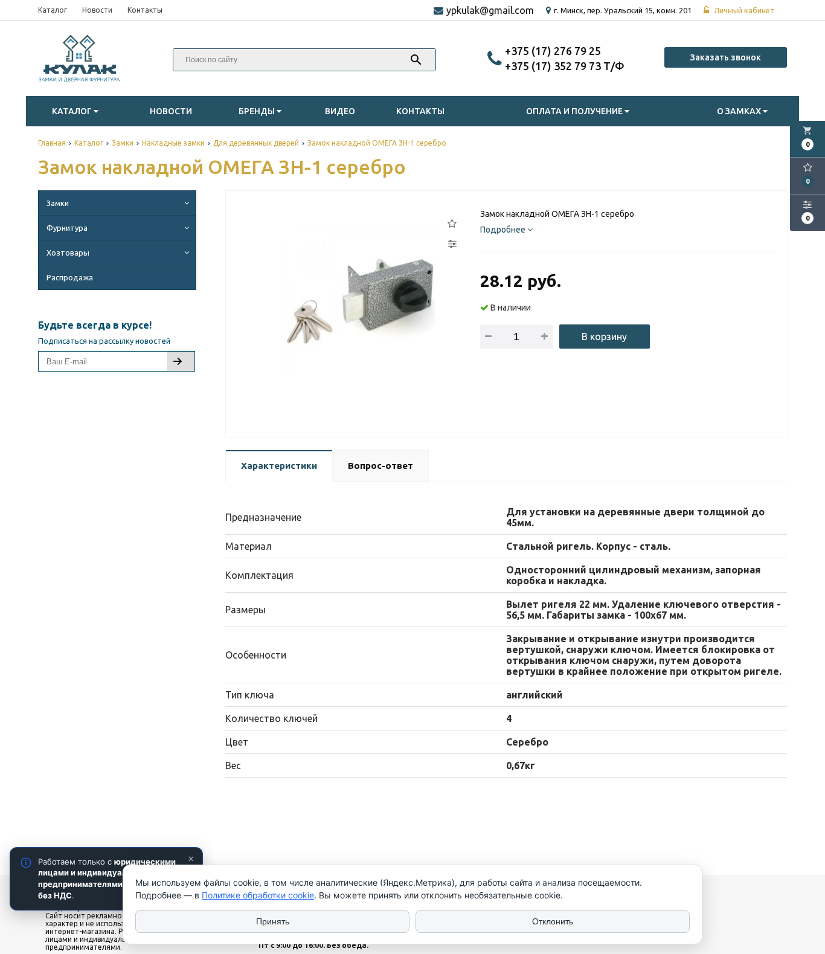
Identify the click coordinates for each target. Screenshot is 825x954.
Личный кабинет (743, 10)
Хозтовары (68, 252)
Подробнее (503, 229)
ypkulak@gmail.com (490, 10)
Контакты (144, 10)
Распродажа (70, 277)
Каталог (52, 10)
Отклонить (552, 921)
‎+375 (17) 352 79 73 (554, 66)
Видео (340, 111)
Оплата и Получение (575, 111)
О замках (740, 111)
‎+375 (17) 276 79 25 (553, 51)
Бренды (258, 111)
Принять (272, 921)
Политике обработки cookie (258, 895)
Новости (97, 10)
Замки (58, 203)
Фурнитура (67, 228)
